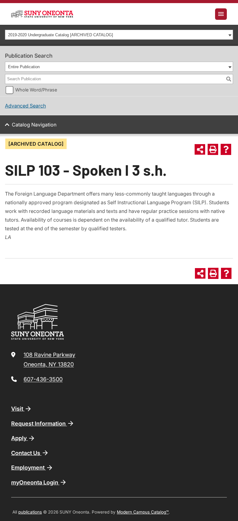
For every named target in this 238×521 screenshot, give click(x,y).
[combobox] (119, 35)
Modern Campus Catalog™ (143, 512)
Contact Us (26, 453)
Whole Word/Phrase (36, 89)
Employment (28, 467)
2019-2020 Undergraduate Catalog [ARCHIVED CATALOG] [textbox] (60, 35)
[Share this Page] (200, 149)
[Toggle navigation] (221, 14)
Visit (17, 408)
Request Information (39, 423)
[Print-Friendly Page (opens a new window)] (213, 149)
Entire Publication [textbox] (24, 66)
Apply (19, 438)
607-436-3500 (43, 379)
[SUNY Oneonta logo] (42, 14)
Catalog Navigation (34, 124)
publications (30, 512)
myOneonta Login (35, 482)
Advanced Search (25, 106)
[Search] (228, 79)
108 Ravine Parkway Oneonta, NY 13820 (49, 359)
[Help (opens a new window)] (226, 149)
